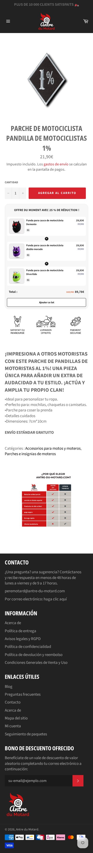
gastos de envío (56, 164)
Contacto (13, 702)
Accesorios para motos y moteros (53, 448)
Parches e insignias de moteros (30, 454)
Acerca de (13, 623)
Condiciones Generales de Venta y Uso (36, 662)
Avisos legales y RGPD (23, 639)
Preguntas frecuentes (23, 694)
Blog (8, 686)
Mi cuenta (13, 726)
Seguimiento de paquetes (26, 734)
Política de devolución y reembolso (33, 655)
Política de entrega (20, 631)
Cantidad (11, 182)
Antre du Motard (27, 829)
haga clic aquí (55, 599)
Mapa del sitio (16, 718)
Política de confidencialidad (28, 647)
